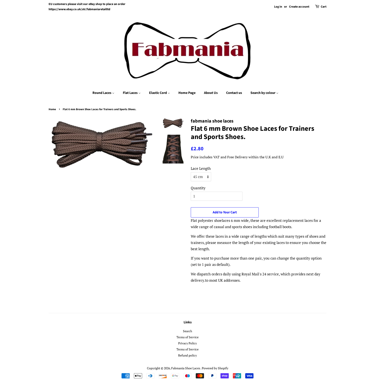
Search (187, 331)
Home (52, 109)
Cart (323, 7)
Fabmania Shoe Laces (186, 368)
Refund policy (187, 355)
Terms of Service (187, 337)
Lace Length (201, 168)
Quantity (198, 187)
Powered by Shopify (215, 368)
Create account (299, 7)
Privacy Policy (187, 343)
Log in (278, 7)
